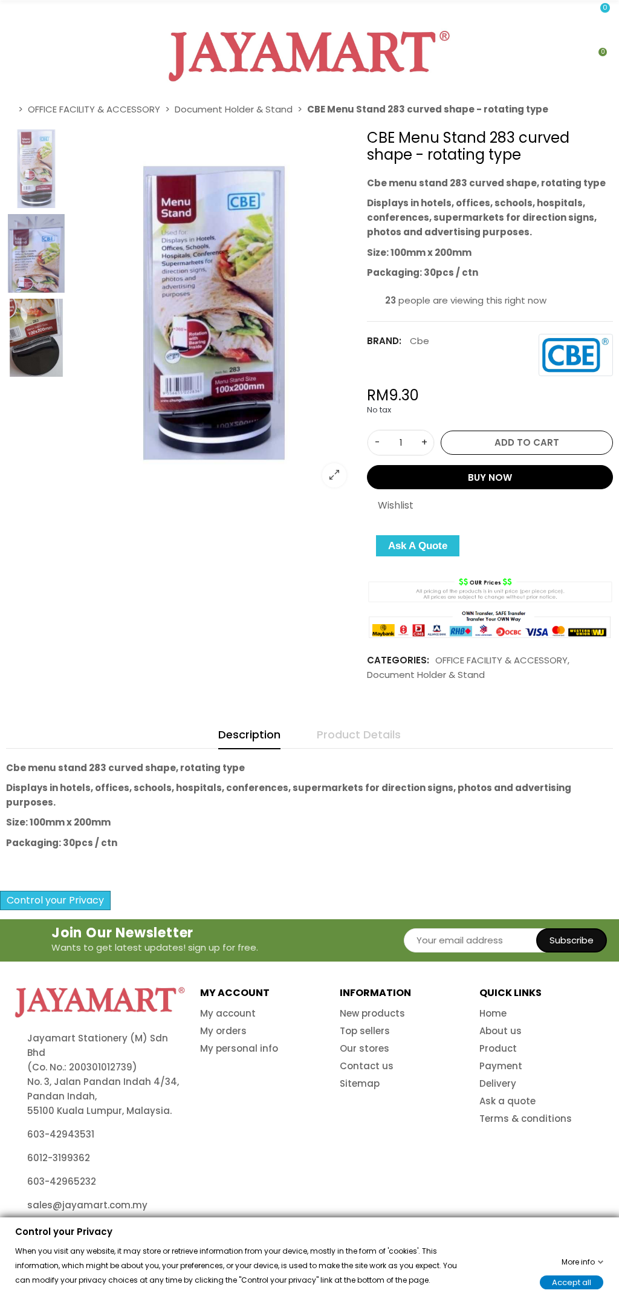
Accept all (571, 1282)
